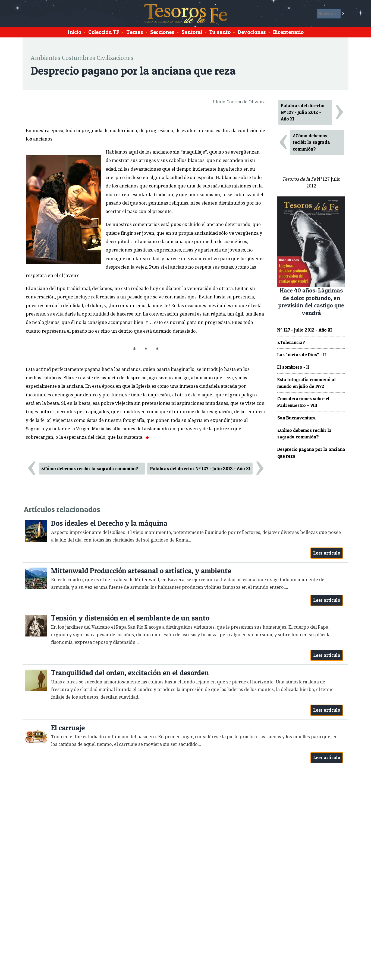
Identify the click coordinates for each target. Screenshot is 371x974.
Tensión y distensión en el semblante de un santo (130, 617)
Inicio (74, 32)
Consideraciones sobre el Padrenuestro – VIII (303, 402)
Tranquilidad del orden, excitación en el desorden (130, 672)
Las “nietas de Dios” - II (301, 354)
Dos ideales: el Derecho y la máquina (109, 523)
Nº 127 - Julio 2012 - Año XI (304, 330)
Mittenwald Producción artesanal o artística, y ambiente (141, 570)
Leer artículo (326, 553)
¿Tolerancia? (291, 342)
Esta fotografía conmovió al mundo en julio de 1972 (306, 383)
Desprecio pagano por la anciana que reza (311, 453)
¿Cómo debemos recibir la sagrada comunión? (89, 468)
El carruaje (68, 727)
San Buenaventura (296, 418)
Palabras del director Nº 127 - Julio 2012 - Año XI (200, 468)
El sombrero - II (293, 367)
